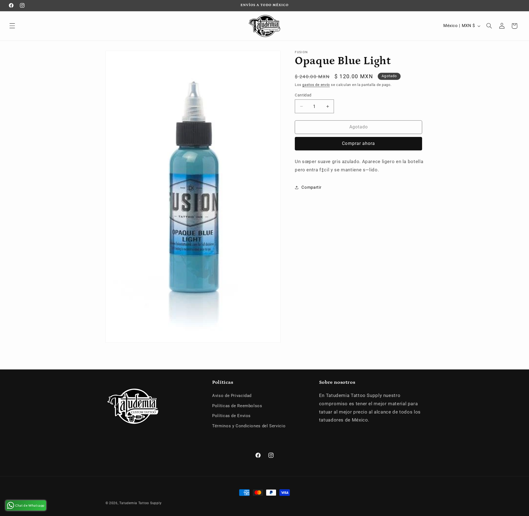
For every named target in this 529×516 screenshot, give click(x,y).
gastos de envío (316, 85)
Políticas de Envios (231, 415)
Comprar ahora (358, 143)
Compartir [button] (311, 187)
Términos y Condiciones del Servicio (248, 425)
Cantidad (303, 95)
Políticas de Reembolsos (237, 405)
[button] (12, 26)
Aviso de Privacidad (232, 395)
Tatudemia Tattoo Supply (140, 503)
